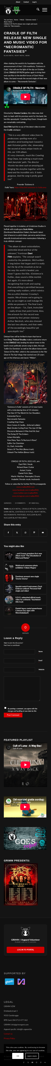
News (27, 55)
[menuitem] (18, 2)
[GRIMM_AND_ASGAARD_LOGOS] (21, 10)
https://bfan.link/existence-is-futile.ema (30, 188)
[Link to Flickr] (45, 1062)
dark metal (9, 512)
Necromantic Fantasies (15, 515)
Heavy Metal (20, 55)
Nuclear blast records (15, 518)
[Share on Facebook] (8, 532)
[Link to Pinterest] (41, 1062)
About (18, 2)
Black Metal (9, 55)
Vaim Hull (35, 503)
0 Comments (20, 503)
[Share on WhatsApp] (25, 532)
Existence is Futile (24, 512)
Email (40, 662)
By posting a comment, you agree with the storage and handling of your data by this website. (22, 711)
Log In (34, 2)
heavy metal (40, 512)
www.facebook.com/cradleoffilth (25, 490)
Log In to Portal (25, 950)
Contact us (8, 1034)
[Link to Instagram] (36, 1062)
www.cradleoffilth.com (25, 487)
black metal (15, 509)
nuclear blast (34, 515)
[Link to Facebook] (24, 1062)
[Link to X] (28, 1062)
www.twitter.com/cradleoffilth (25, 493)
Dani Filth (41, 509)
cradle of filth (29, 509)
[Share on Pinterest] (34, 532)
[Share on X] (17, 532)
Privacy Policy (9, 1039)
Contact (26, 2)
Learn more (32, 1056)
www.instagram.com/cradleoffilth (25, 496)
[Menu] (43, 10)
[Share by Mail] (43, 532)
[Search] (36, 10)
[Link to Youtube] (32, 1062)
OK (18, 1056)
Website (41, 669)
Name (41, 653)
